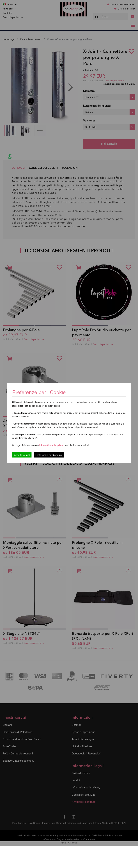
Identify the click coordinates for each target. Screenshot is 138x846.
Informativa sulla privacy (52, 445)
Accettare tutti (22, 455)
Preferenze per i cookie (48, 455)
